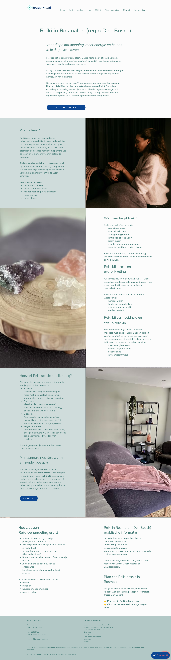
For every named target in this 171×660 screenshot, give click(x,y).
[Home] (39, 7)
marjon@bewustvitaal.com (37, 639)
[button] (71, 10)
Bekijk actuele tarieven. (115, 547)
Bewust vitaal (37, 654)
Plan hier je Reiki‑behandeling (123, 601)
